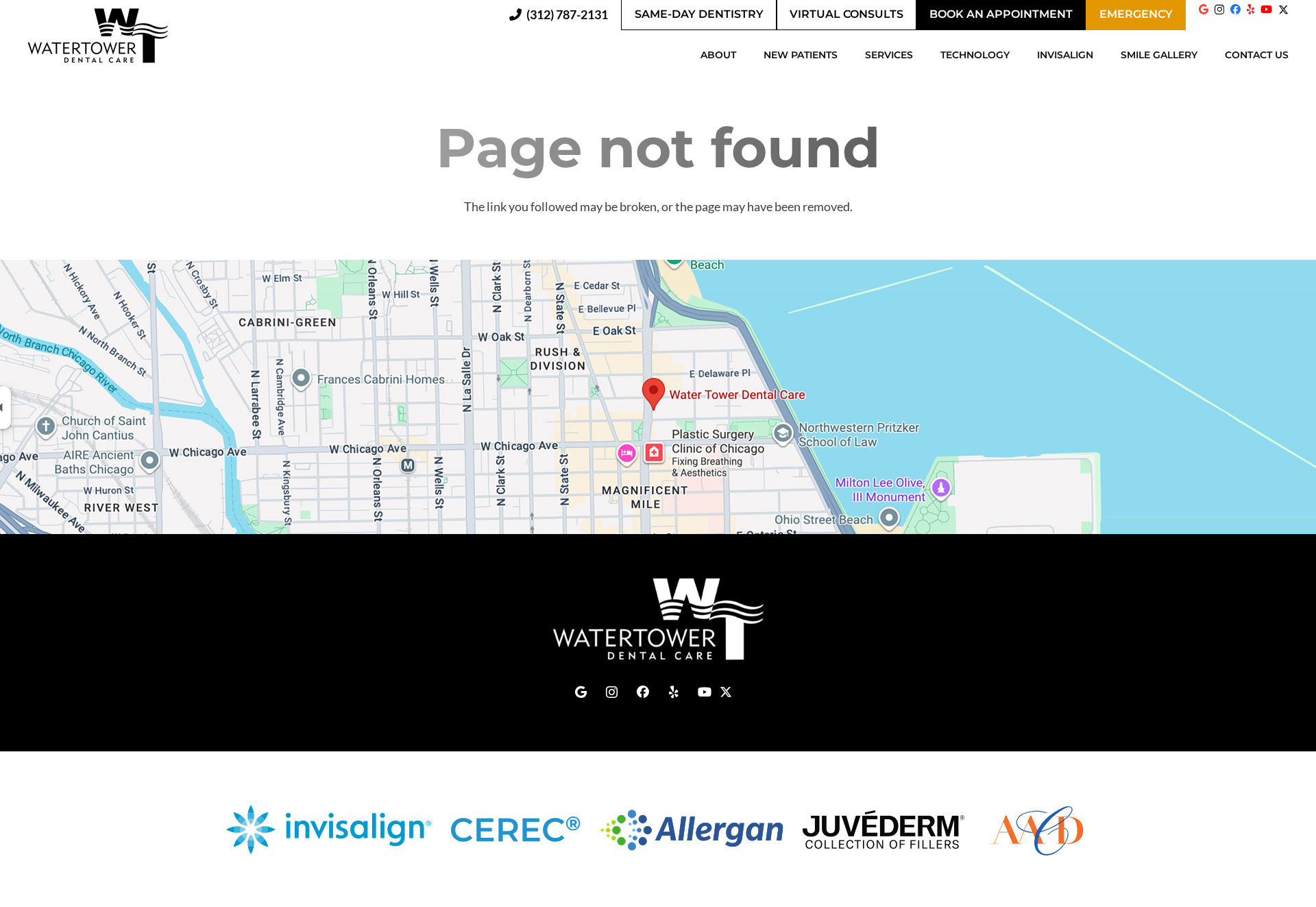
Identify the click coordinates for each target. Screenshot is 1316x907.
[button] (743, 55)
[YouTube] (1266, 9)
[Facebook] (1235, 9)
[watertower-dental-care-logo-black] (97, 35)
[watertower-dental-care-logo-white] (658, 619)
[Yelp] (1250, 9)
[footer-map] (658, 397)
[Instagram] (1219, 10)
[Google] (1203, 9)
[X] (1283, 14)
